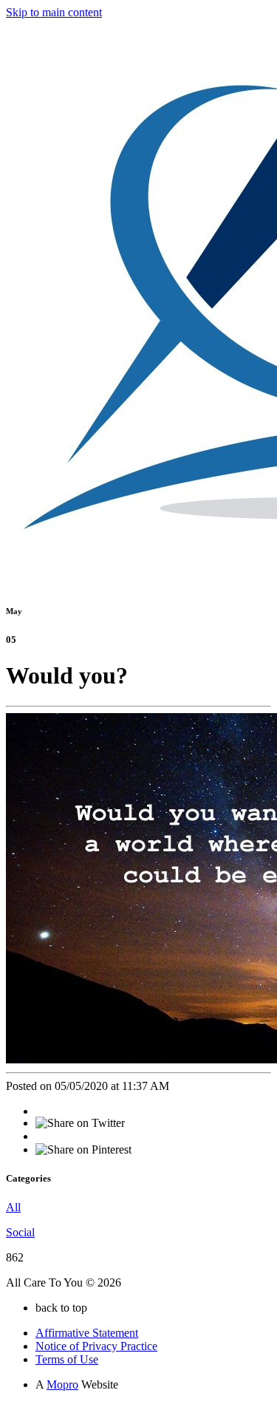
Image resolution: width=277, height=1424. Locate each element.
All (13, 1207)
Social (20, 1232)
